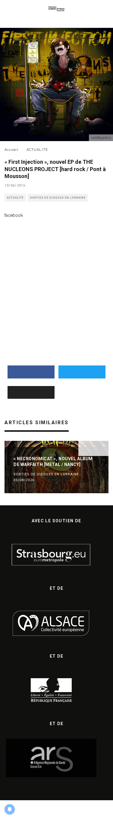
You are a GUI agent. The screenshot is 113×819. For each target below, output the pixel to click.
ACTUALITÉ (15, 197)
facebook (14, 215)
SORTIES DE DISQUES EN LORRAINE (58, 197)
